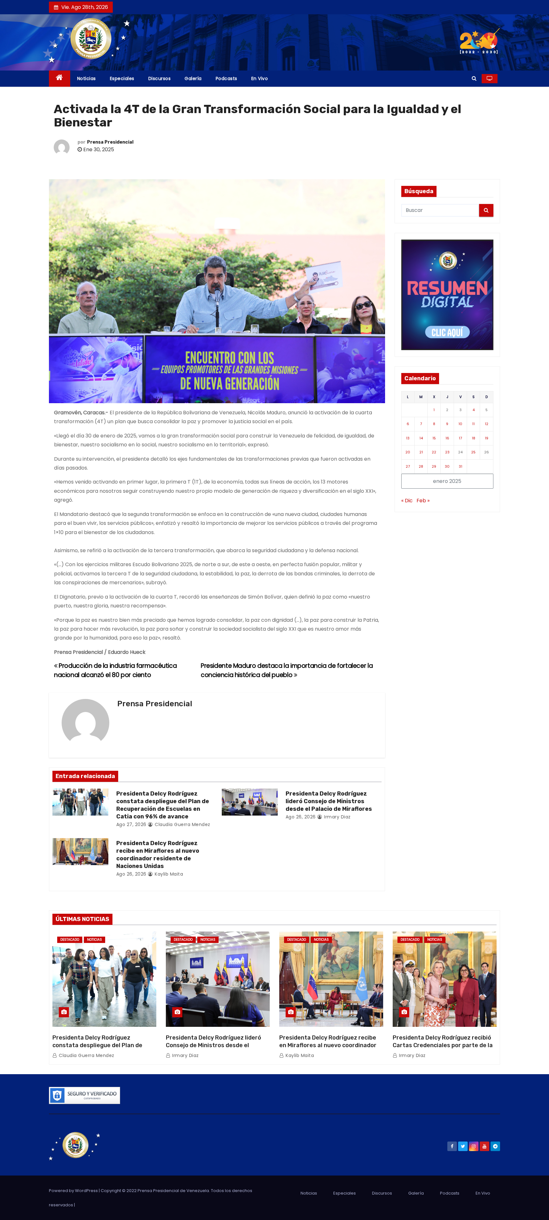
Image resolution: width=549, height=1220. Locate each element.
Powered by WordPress (74, 1191)
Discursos (159, 78)
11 (473, 423)
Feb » (423, 500)
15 (434, 438)
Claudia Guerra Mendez (181, 824)
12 (486, 423)
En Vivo (259, 78)
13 (408, 438)
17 (460, 438)
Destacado (69, 939)
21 (421, 452)
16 (447, 438)
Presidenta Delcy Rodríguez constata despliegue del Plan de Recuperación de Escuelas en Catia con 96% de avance (162, 805)
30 (447, 466)
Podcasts (226, 78)
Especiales (122, 78)
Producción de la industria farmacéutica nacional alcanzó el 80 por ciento (115, 670)
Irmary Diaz (337, 817)
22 (434, 452)
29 (434, 466)
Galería (193, 78)
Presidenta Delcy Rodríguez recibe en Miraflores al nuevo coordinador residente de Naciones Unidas (157, 855)
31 (460, 466)
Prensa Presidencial (110, 142)
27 (408, 466)
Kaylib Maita (168, 874)
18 (473, 438)
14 (421, 438)
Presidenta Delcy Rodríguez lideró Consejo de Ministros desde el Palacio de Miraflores (329, 801)
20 (407, 452)
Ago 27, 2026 (131, 824)
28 (421, 466)
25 (473, 452)
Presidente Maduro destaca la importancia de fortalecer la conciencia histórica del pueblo (287, 670)
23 (447, 452)
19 (486, 438)
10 (460, 423)
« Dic (407, 500)
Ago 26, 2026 (301, 817)
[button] (474, 78)
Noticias (86, 78)
